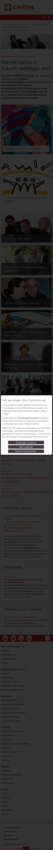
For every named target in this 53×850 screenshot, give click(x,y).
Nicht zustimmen (26, 447)
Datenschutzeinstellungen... (26, 451)
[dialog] (26, 425)
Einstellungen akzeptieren (26, 443)
